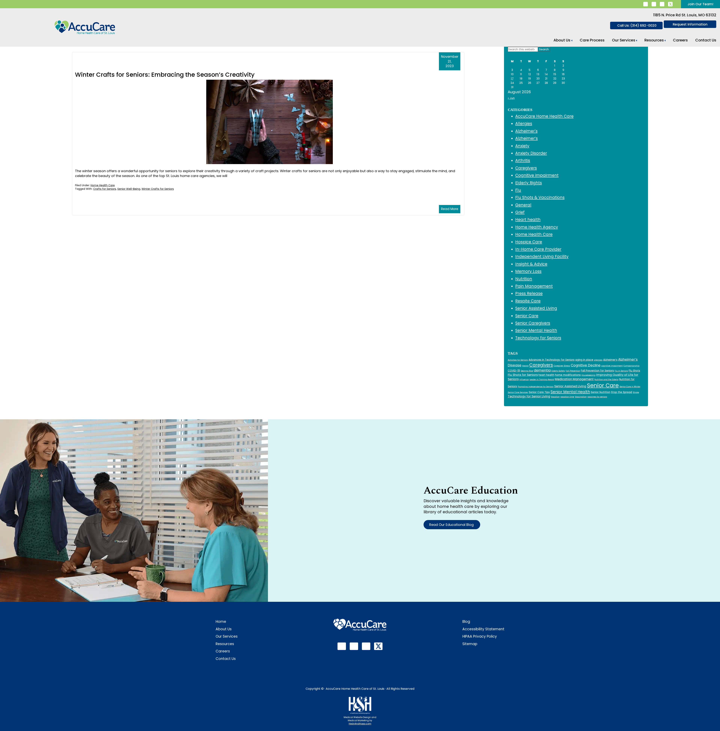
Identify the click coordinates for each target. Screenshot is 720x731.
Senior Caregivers (532, 323)
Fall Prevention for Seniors (597, 370)
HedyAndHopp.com (360, 723)
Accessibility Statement (483, 629)
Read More (449, 209)
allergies (598, 360)
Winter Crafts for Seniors (158, 189)
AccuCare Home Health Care (544, 116)
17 (512, 78)
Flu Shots (634, 370)
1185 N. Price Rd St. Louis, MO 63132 (684, 15)
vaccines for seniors (597, 396)
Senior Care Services (518, 392)
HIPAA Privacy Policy (479, 636)
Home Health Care (103, 185)
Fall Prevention (573, 370)
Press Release (529, 293)
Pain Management (534, 286)
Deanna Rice (527, 370)
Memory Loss (528, 271)
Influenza (524, 379)
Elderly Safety (558, 370)
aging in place (584, 360)
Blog (466, 621)
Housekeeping (588, 375)
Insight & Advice (531, 264)
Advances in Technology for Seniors (551, 360)
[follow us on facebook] (654, 4)
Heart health (528, 219)
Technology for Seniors (538, 338)
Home (221, 621)
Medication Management (574, 379)
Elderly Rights (528, 182)
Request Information (690, 24)
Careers (680, 40)
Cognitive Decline (586, 365)
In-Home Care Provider (538, 249)
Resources (654, 40)
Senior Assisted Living (536, 308)
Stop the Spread (621, 392)
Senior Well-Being (128, 189)
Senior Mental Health (536, 330)
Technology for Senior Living (529, 396)
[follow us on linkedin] (645, 4)
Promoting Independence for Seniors (536, 386)
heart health (546, 375)
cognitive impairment (612, 365)
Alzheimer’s (526, 138)
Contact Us (705, 40)
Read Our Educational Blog (452, 524)
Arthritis (522, 160)
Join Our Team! (700, 4)
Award (525, 365)
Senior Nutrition (600, 392)
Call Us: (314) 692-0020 (636, 25)
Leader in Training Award (542, 379)
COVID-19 (514, 370)
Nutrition (523, 278)
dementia (542, 370)
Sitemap (469, 643)
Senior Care (526, 315)
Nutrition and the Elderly (606, 379)
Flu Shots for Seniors (523, 375)
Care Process (592, 40)
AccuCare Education (471, 490)
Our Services (623, 40)
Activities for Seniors (518, 360)
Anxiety (522, 146)
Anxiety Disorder (531, 153)
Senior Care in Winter (630, 386)
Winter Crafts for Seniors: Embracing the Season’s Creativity (165, 74)
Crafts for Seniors (104, 189)
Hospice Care (528, 242)
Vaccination (581, 396)
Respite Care (528, 301)
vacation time (567, 396)
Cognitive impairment (537, 175)
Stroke (636, 392)
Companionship (631, 365)
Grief (520, 212)
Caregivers (526, 168)
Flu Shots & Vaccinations (540, 197)
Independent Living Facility (541, 256)
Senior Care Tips (539, 392)
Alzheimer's (526, 131)
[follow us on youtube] (662, 4)
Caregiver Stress (562, 365)
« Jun (511, 98)
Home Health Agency (536, 227)
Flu (518, 190)
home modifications (568, 375)
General (523, 205)
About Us (562, 40)
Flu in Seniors (621, 370)
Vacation (555, 396)
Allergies (523, 123)
